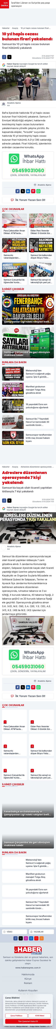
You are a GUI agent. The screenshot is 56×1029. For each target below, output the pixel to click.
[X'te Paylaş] (9, 57)
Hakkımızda (28, 974)
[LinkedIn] (31, 938)
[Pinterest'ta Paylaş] (33, 191)
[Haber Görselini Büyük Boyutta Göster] (28, 85)
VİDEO (9, 932)
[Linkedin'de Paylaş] (28, 191)
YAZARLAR (38, 932)
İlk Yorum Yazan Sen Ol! (30, 200)
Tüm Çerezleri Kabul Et (28, 1021)
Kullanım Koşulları (28, 990)
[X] (21, 938)
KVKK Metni (39, 1016)
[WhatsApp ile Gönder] (38, 191)
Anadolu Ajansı (14, 104)
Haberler (6, 28)
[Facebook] (15, 938)
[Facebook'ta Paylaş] (4, 57)
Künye (28, 978)
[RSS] (41, 938)
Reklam (28, 983)
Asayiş (15, 28)
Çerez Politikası (16, 1016)
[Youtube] (36, 938)
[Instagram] (26, 938)
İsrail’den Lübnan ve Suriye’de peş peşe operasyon (30, 4)
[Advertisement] (28, 17)
